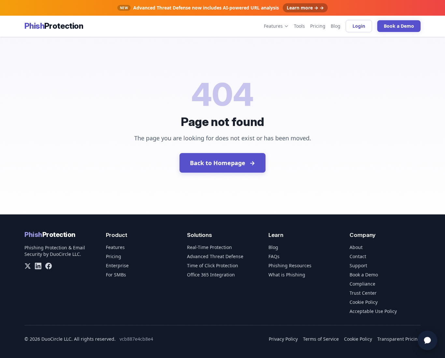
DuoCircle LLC (65, 254)
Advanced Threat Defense (215, 256)
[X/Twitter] (27, 266)
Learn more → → (305, 8)
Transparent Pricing (399, 339)
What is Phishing (286, 275)
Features (273, 26)
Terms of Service (321, 339)
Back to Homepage (222, 163)
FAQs (274, 256)
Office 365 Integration (211, 275)
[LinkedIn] (38, 266)
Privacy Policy (283, 339)
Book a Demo (399, 26)
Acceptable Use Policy (373, 311)
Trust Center (363, 293)
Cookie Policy (364, 302)
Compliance (362, 284)
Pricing (317, 26)
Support (358, 265)
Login (358, 26)
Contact (358, 256)
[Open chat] (427, 340)
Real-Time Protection (209, 247)
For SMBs (116, 275)
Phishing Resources (289, 265)
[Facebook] (48, 266)
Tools (299, 26)
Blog (335, 26)
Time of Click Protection (212, 265)
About (356, 247)
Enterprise (117, 265)
